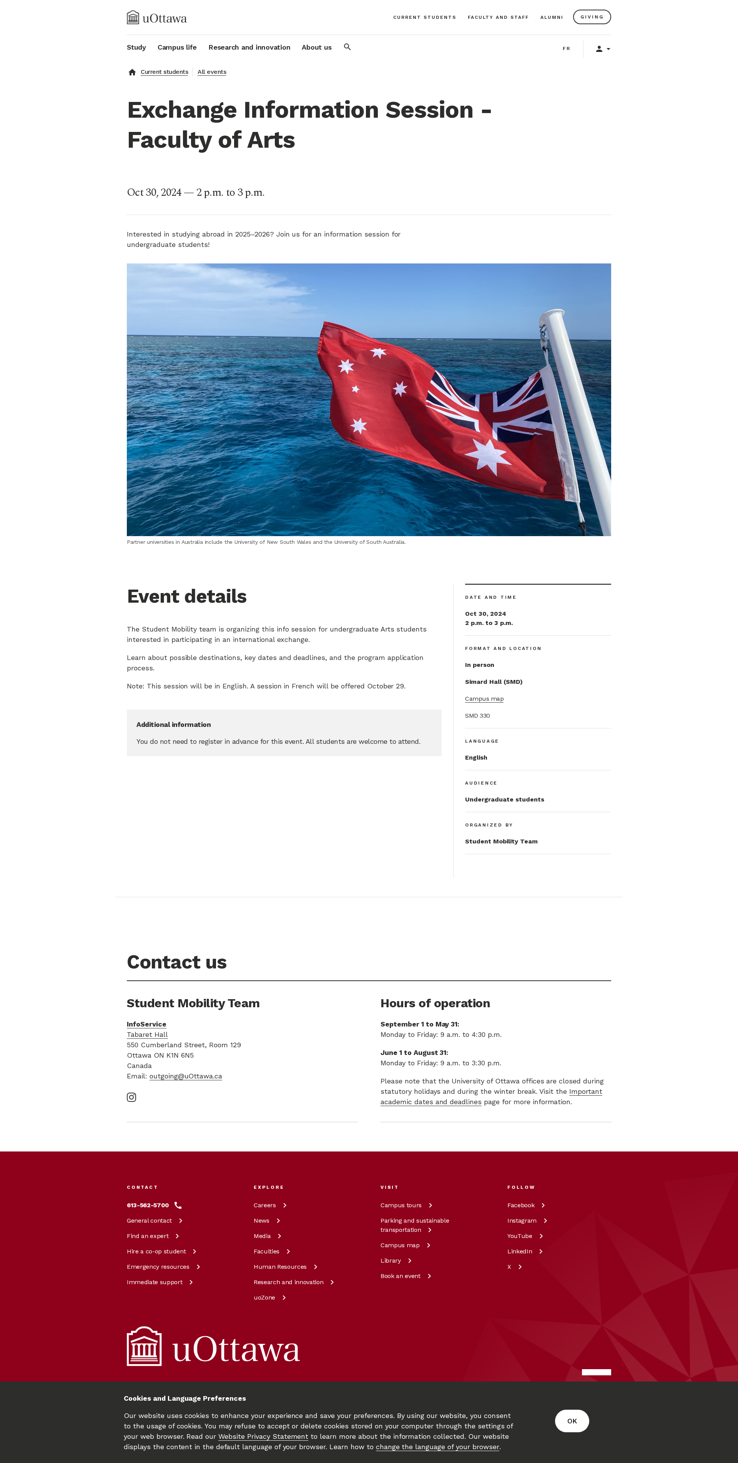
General (149, 1220)
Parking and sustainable (415, 1225)
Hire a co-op (156, 1251)
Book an (401, 1276)
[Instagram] (131, 1097)
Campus (401, 1205)
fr (567, 48)
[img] (157, 17)
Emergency (158, 1266)
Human (280, 1266)
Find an (147, 1236)
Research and (288, 1282)
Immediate (154, 1282)
